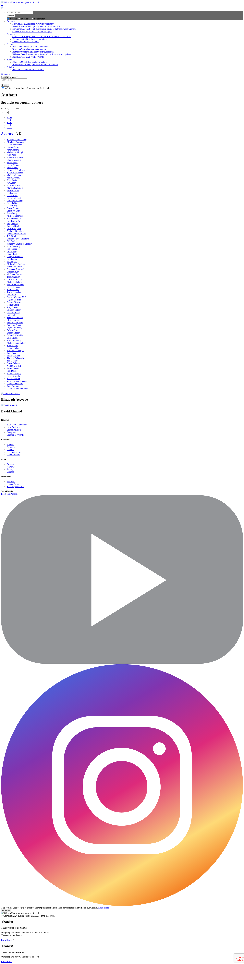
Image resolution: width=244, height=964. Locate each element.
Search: (4, 77)
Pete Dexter (12, 371)
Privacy (10, 469)
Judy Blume (12, 223)
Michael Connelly (15, 317)
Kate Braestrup (13, 246)
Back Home (6, 940)
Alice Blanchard (14, 218)
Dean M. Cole (13, 312)
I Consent (6, 910)
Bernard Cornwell (15, 322)
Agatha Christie (14, 300)
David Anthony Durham (18, 388)
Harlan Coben (13, 305)
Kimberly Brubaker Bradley (19, 244)
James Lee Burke (14, 266)
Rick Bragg (12, 249)
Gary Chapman (13, 287)
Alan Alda (11, 155)
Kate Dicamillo (13, 376)
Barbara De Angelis (15, 350)
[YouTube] (122, 663)
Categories (11, 432)
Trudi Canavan (13, 277)
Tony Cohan (12, 307)
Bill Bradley (12, 241)
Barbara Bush (13, 272)
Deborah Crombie (15, 335)
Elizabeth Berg (13, 211)
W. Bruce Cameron (15, 274)
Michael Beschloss (15, 216)
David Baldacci (14, 198)
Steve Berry (12, 213)
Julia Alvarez (12, 167)
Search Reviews (14, 430)
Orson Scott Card (14, 279)
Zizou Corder (13, 320)
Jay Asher (11, 183)
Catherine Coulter (15, 325)
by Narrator (39, 19)
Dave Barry (12, 205)
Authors (7, 133)
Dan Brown (12, 259)
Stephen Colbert (14, 310)
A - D (9, 117)
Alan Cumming (14, 340)
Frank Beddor (13, 208)
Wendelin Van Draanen (17, 381)
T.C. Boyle (12, 236)
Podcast (13, 494)
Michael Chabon (14, 282)
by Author (25, 19)
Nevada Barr (12, 203)
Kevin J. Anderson (15, 172)
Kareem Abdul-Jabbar (16, 139)
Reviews (11, 21)
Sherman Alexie (14, 160)
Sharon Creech (13, 333)
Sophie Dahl (12, 345)
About (9, 59)
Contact (10, 464)
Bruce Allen (12, 162)
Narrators (11, 34)
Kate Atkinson (13, 185)
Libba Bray (12, 251)
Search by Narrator (15, 486)
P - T (9, 125)
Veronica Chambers (15, 284)
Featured (11, 481)
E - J (9, 120)
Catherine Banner (14, 200)
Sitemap (10, 472)
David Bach (12, 195)
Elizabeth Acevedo (15, 142)
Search (6, 74)
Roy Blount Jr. (13, 221)
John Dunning (13, 386)
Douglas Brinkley (15, 256)
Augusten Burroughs (16, 269)
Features (10, 44)
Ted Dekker (12, 361)
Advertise (11, 467)
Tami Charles (13, 289)
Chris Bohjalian (14, 228)
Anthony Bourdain (15, 231)
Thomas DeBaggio (15, 358)
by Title (13, 19)
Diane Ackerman (14, 144)
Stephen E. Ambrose (16, 170)
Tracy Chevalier (14, 292)
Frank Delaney (13, 363)
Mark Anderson (14, 175)
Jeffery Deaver (13, 355)
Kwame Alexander (15, 157)
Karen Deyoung (14, 373)
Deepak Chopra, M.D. (17, 297)
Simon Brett (12, 254)
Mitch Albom (13, 150)
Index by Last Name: (10, 108)
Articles (10, 67)
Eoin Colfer (12, 315)
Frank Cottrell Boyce (16, 233)
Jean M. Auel (13, 190)
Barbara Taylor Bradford (18, 239)
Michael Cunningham (16, 343)
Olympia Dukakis (15, 383)
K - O (9, 122)
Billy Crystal (12, 338)
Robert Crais (12, 330)
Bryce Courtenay (14, 327)
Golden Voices (13, 484)
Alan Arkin (12, 180)
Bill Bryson (12, 261)
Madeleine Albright (15, 152)
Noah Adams (12, 147)
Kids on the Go (13, 452)
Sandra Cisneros (14, 302)
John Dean (11, 353)
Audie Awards (13, 454)
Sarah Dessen (13, 368)
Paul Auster (12, 193)
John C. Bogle (13, 226)
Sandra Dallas (13, 348)
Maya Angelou (13, 178)
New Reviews (13, 427)
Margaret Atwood (15, 188)
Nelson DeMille (14, 366)
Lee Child (11, 294)
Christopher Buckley (16, 264)
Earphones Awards (15, 435)
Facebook (5, 494)
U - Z (9, 127)
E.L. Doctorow (13, 378)
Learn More (103, 908)
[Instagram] (122, 905)
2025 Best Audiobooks (17, 424)
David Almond (13, 165)
